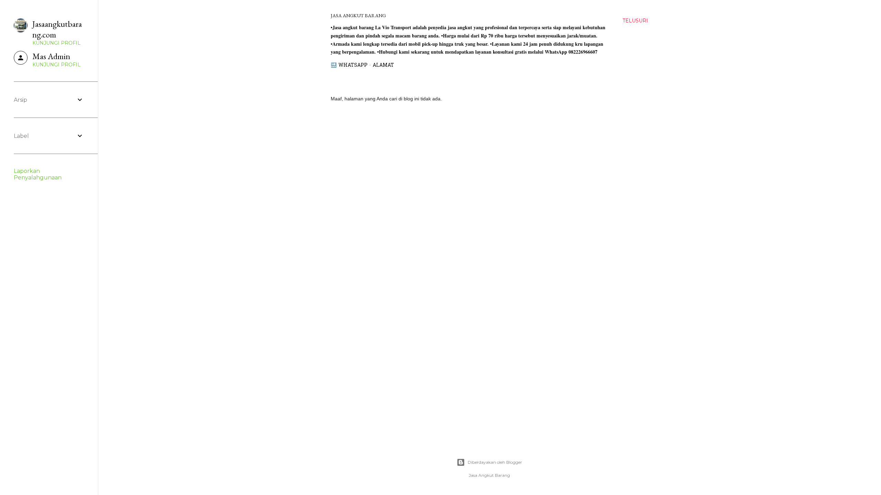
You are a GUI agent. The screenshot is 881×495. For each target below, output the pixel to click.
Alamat (383, 65)
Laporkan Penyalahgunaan (38, 174)
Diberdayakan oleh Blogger (495, 462)
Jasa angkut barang (358, 15)
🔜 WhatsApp (349, 65)
